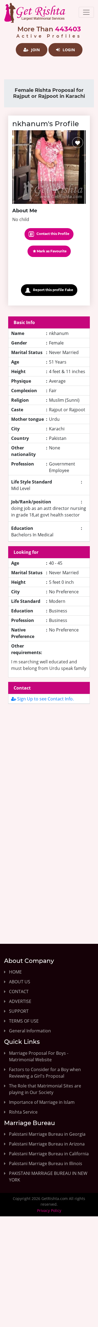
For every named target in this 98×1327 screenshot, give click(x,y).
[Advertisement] (49, 767)
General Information (30, 1031)
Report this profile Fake (52, 290)
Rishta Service (23, 1112)
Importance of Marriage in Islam (42, 1102)
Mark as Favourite (51, 251)
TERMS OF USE (24, 1021)
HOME (15, 972)
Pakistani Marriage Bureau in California (49, 1154)
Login (68, 49)
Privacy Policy (49, 1210)
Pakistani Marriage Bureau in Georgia (47, 1134)
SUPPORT (19, 1011)
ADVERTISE (20, 1001)
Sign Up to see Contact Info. (45, 699)
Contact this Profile (52, 234)
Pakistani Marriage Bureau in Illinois (45, 1163)
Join (35, 49)
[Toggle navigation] (86, 12)
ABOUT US (19, 982)
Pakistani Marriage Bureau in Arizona (47, 1144)
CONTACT (19, 992)
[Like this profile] (77, 142)
